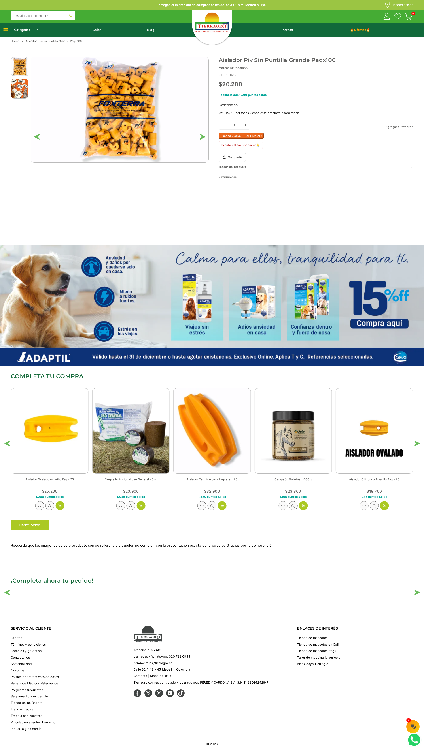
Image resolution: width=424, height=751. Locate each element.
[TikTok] (181, 696)
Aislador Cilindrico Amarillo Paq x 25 (212, 479)
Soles (97, 30)
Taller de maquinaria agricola (318, 657)
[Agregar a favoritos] (39, 505)
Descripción (228, 105)
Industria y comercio (26, 729)
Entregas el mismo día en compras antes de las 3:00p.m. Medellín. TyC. (212, 5)
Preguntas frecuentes (27, 690)
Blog (151, 30)
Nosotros (17, 670)
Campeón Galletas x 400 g (130, 479)
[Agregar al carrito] (59, 505)
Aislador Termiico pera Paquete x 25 (50, 479)
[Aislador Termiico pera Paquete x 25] (49, 430)
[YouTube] (170, 696)
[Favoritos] (397, 17)
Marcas (287, 30)
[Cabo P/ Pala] (293, 430)
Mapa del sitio (160, 676)
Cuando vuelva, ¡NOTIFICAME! (241, 135)
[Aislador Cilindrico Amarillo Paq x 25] (212, 430)
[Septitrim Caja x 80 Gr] (374, 430)
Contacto (140, 676)
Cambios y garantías (26, 651)
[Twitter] (148, 696)
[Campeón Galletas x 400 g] (130, 430)
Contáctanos (20, 657)
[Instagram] (159, 696)
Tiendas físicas (402, 5)
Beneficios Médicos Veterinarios (34, 683)
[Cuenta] (386, 17)
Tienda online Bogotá (26, 702)
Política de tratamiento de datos (35, 677)
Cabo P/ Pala (293, 479)
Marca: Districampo (233, 68)
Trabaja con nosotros (26, 715)
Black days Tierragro (312, 664)
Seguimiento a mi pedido (29, 696)
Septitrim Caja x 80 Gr (374, 479)
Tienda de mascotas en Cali (318, 644)
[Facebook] (137, 696)
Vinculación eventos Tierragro (33, 722)
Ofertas (16, 638)
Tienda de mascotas (312, 638)
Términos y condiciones (28, 644)
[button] (408, 17)
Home (15, 41)
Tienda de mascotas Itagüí (317, 651)
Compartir (235, 157)
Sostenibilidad (21, 664)
